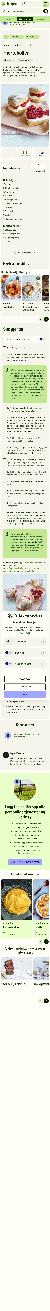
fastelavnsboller (16, 568)
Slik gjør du (25, 19)
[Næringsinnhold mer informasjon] (28, 264)
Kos (6, 37)
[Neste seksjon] (47, 19)
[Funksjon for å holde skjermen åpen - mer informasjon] (32, 339)
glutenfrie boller (27, 571)
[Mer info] (43, 171)
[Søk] (4, 11)
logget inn (29, 734)
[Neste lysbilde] (46, 319)
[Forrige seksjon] (3, 19)
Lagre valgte (25, 686)
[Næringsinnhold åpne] (25, 264)
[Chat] (46, 11)
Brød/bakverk (17, 37)
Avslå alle (25, 679)
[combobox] (22, 11)
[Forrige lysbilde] (40, 319)
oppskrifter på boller (28, 562)
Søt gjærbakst (32, 37)
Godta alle (25, 694)
